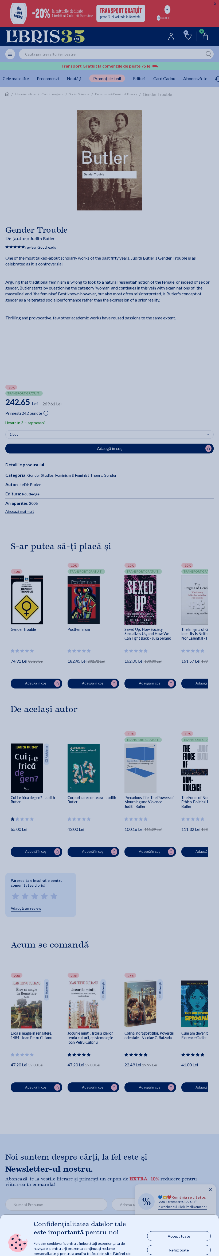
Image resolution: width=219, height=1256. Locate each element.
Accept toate (179, 1236)
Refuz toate (179, 1249)
